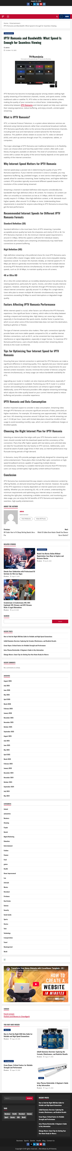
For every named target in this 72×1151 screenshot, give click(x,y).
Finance (6, 855)
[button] (3, 16)
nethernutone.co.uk (36, 10)
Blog (43, 1141)
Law (5, 878)
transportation (8, 938)
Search (6, 616)
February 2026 (8, 708)
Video (67, 16)
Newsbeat (7, 892)
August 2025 (8, 736)
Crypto (6, 827)
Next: (53, 532)
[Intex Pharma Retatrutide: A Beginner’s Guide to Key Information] (52, 1070)
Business (6, 818)
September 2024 (9, 787)
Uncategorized (8, 947)
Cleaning (6, 823)
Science (6, 905)
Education (7, 841)
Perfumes (7, 896)
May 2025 (7, 750)
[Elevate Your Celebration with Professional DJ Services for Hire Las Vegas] (19, 558)
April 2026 (7, 699)
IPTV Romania (27, 105)
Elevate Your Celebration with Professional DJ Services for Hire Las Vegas (19, 572)
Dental (6, 832)
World (5, 951)
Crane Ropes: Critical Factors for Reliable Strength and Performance (25, 645)
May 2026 (7, 695)
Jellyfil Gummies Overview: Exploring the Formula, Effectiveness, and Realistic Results (30, 641)
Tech (5, 928)
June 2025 (7, 745)
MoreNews (43, 1149)
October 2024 (8, 782)
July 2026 (7, 685)
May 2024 (7, 796)
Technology (7, 933)
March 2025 (7, 759)
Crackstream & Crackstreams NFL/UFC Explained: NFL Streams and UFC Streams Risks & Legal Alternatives (18, 605)
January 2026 (8, 713)
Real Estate (7, 901)
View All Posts (41, 519)
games (6, 864)
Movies (6, 887)
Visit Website (26, 519)
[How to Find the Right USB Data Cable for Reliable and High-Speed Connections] (19, 1029)
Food (5, 859)
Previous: (19, 532)
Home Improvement (10, 873)
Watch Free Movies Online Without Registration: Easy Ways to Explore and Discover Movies (50, 555)
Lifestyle (6, 882)
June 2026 (7, 690)
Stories (6, 924)
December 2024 (8, 773)
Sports (6, 919)
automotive (7, 814)
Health (6, 869)
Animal (6, 809)
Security (6, 910)
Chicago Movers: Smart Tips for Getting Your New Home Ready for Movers (26, 654)
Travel (5, 942)
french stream (9, 1014)
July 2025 (7, 741)
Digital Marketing (9, 837)
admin (7, 47)
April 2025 (7, 754)
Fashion (6, 850)
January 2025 (8, 768)
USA (18, 1117)
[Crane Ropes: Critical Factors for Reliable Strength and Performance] (19, 1061)
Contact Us (51, 1141)
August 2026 (8, 681)
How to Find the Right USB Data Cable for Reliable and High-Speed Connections (28, 636)
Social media (7, 915)
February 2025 (8, 764)
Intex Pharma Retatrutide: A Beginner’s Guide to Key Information (24, 650)
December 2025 (8, 718)
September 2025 (9, 731)
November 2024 (8, 777)
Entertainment (9, 33)
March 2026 (7, 704)
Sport (6, 1117)
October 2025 (8, 727)
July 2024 (7, 791)
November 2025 (8, 722)
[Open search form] (57, 16)
